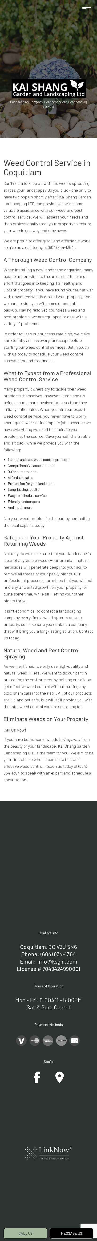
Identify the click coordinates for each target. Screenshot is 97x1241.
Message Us (71, 1233)
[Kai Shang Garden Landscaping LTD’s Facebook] (36, 1080)
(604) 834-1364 (58, 953)
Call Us (25, 1233)
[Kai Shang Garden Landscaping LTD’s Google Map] (59, 1080)
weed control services (45, 347)
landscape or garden (62, 269)
